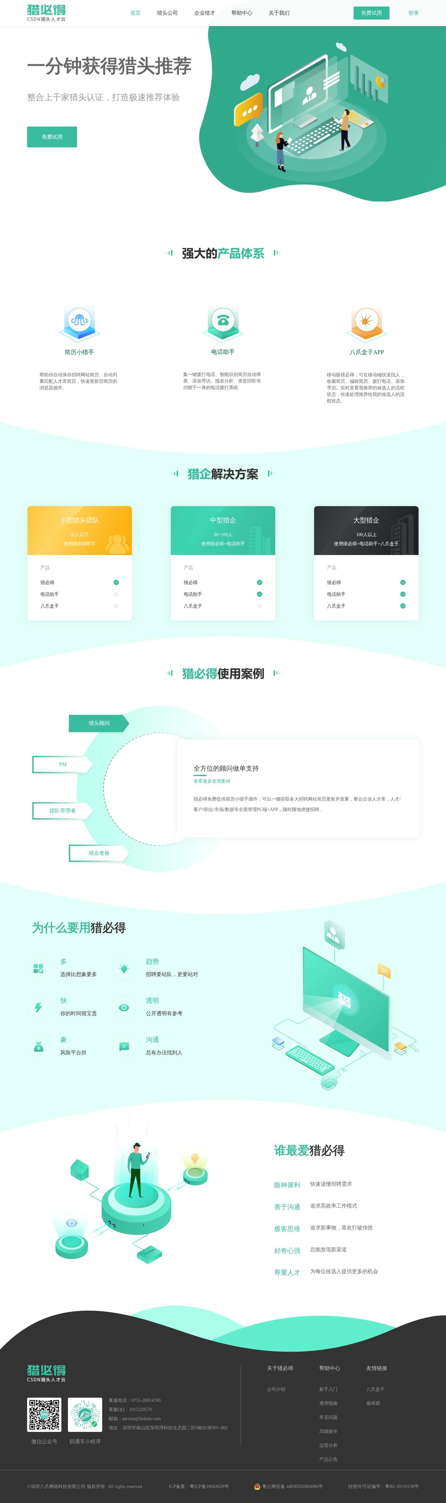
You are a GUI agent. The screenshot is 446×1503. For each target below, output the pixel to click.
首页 (135, 13)
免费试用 (371, 13)
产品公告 (328, 1459)
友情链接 (376, 1368)
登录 (413, 13)
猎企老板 (99, 853)
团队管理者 (63, 810)
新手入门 (328, 1389)
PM (63, 764)
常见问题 (328, 1417)
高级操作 (328, 1431)
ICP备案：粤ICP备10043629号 (199, 1486)
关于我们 (279, 13)
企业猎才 (204, 13)
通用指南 (328, 1403)
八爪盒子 (375, 1389)
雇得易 (373, 1403)
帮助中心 (241, 13)
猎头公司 (167, 13)
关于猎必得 (280, 1368)
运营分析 (328, 1445)
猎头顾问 (99, 723)
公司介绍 (276, 1389)
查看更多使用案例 (212, 781)
